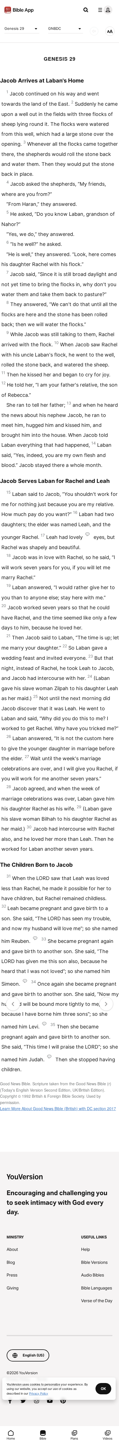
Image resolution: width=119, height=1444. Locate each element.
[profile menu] (104, 9)
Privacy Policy (38, 1393)
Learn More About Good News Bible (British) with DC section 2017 (58, 1108)
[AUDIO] (94, 31)
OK (103, 1388)
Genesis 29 (14, 28)
